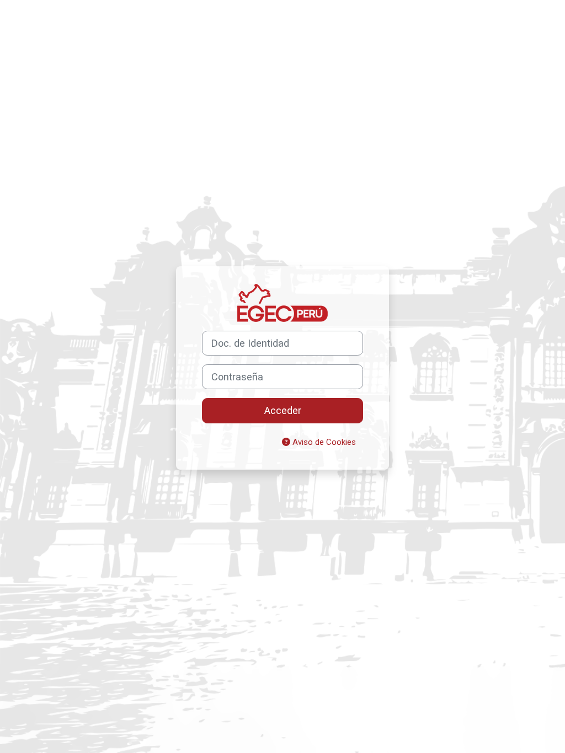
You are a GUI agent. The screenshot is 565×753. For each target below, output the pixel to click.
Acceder (282, 410)
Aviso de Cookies (323, 442)
